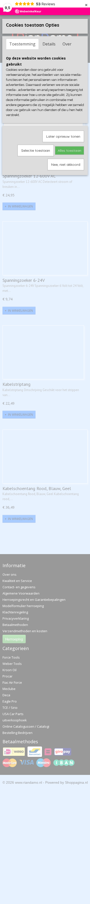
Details (49, 44)
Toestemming (22, 44)
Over (67, 44)
